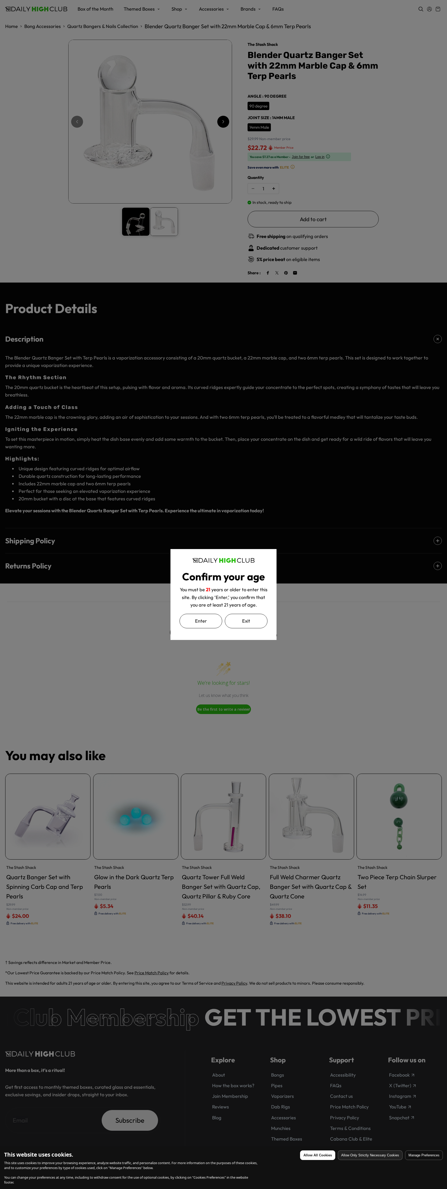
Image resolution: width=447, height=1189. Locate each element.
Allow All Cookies (317, 1155)
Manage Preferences (423, 1155)
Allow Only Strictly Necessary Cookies (370, 1155)
